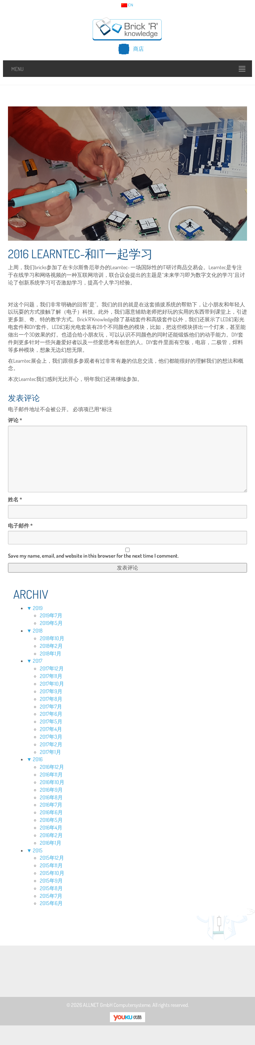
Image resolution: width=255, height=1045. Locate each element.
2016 (37, 759)
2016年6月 (51, 812)
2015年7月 (51, 895)
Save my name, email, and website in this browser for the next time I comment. (93, 555)
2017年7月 (51, 706)
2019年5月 (51, 623)
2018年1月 (50, 653)
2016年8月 (51, 797)
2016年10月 (52, 782)
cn (130, 5)
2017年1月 (50, 752)
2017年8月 (51, 699)
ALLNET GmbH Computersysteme (116, 1005)
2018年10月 (52, 638)
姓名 (15, 499)
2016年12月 (52, 767)
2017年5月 (51, 721)
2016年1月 (50, 842)
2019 (37, 608)
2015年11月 (51, 865)
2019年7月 (51, 615)
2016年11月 (51, 774)
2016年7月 (51, 804)
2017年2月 (51, 744)
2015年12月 (52, 857)
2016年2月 (51, 835)
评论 (15, 420)
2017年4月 (51, 729)
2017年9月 (51, 691)
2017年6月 (51, 713)
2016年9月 (51, 789)
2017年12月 (52, 668)
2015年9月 (51, 880)
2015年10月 (52, 873)
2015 (37, 850)
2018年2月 (51, 646)
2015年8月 (51, 888)
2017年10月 (52, 683)
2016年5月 (51, 820)
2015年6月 (51, 903)
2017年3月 (51, 736)
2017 (37, 660)
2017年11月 (51, 676)
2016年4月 (51, 827)
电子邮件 (20, 525)
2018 (37, 630)
